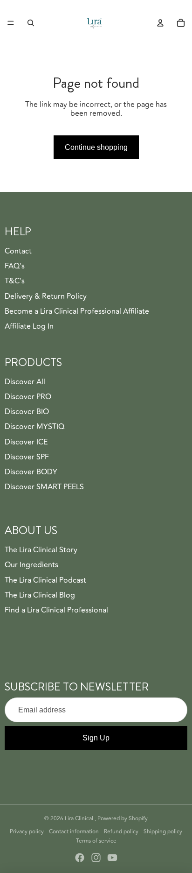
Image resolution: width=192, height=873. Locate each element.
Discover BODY (31, 472)
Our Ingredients (31, 564)
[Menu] (10, 23)
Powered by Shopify (122, 818)
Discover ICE (26, 442)
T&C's (15, 281)
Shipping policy (163, 831)
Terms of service (96, 841)
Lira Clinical (80, 818)
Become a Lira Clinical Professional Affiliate (77, 311)
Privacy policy (27, 831)
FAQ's (15, 266)
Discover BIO (27, 411)
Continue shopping (96, 147)
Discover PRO (28, 396)
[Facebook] (79, 857)
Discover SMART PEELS (44, 487)
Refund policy (121, 831)
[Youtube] (112, 857)
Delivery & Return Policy (46, 296)
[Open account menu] (160, 23)
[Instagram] (96, 857)
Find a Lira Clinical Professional (56, 610)
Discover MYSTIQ (34, 426)
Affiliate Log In (29, 326)
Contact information (74, 831)
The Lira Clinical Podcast (45, 580)
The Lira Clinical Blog (40, 595)
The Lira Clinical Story (41, 550)
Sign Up (96, 738)
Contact (18, 251)
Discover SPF (27, 457)
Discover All (25, 381)
